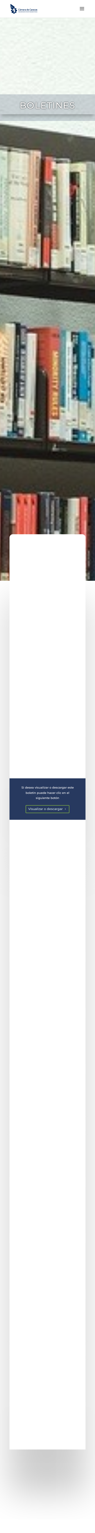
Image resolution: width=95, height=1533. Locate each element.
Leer (47, 1513)
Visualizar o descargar (45, 809)
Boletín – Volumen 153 (47, 1486)
